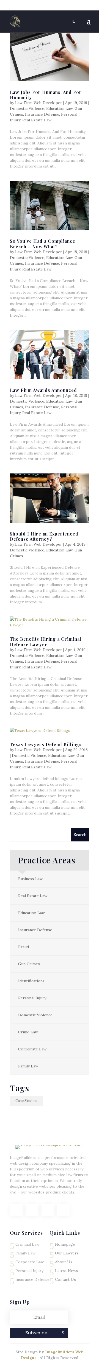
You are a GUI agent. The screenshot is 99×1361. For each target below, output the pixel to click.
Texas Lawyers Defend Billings (46, 744)
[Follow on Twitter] (32, 1209)
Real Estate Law (36, 120)
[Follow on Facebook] (16, 1209)
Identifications (31, 980)
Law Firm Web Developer (38, 102)
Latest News (66, 1270)
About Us (63, 1261)
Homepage (65, 1244)
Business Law (30, 878)
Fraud (23, 946)
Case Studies (26, 1100)
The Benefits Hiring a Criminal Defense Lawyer (45, 641)
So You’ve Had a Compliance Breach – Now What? (42, 243)
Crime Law (28, 1032)
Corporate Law (32, 1049)
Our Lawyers (67, 1253)
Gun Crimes (29, 963)
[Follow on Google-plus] (47, 1209)
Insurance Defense (42, 114)
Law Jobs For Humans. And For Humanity (46, 94)
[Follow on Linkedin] (63, 1209)
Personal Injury (32, 997)
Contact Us (65, 1279)
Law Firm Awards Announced (43, 390)
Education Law (59, 108)
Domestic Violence (27, 108)
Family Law (28, 1066)
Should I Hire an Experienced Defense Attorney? (44, 536)
